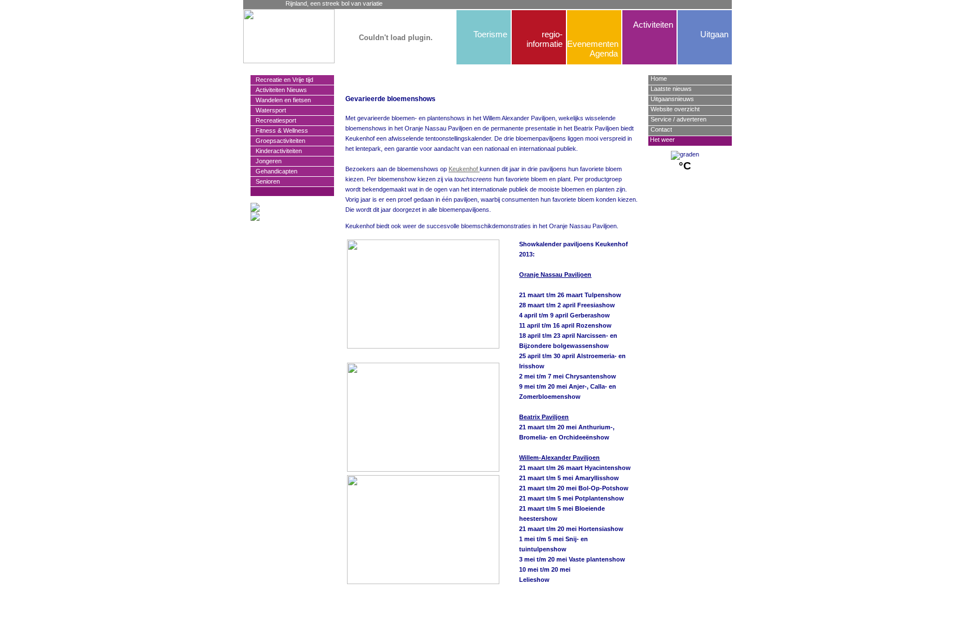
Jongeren (266, 161)
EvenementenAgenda (592, 48)
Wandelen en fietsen (281, 100)
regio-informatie (544, 39)
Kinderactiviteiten (276, 150)
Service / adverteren (678, 119)
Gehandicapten (274, 171)
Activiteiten (653, 24)
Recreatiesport (273, 120)
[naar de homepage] (268, 36)
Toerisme (490, 34)
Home (659, 78)
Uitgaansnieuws (672, 98)
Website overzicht (675, 109)
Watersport (268, 110)
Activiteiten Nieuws (279, 89)
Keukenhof (464, 169)
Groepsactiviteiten (278, 140)
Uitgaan (714, 34)
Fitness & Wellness (279, 130)
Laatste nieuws (671, 88)
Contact (661, 129)
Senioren (265, 181)
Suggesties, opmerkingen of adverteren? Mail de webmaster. (491, 589)
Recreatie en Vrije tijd (282, 79)
